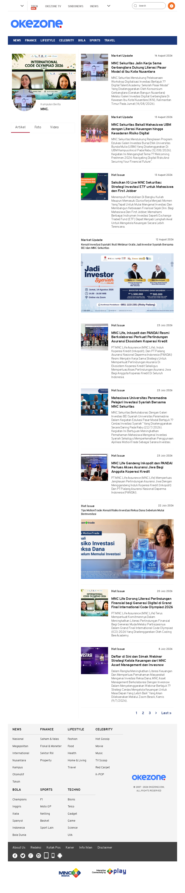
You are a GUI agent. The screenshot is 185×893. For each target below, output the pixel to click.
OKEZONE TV (53, 6)
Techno (74, 790)
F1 (41, 799)
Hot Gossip (102, 739)
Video (54, 127)
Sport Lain (46, 827)
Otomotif (18, 774)
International (20, 753)
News (17, 40)
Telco (71, 806)
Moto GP (45, 806)
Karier (70, 847)
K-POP (99, 774)
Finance (31, 40)
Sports (95, 40)
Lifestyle (48, 40)
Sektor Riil (46, 753)
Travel (109, 40)
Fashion (72, 739)
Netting (45, 813)
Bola (82, 40)
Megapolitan (20, 746)
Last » (166, 713)
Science (73, 827)
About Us (18, 847)
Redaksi (35, 847)
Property (46, 760)
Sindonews (75, 6)
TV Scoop (101, 760)
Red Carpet (102, 767)
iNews (94, 6)
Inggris (16, 806)
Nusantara (19, 760)
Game (71, 820)
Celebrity (66, 40)
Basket (44, 820)
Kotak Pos (53, 847)
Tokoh (16, 781)
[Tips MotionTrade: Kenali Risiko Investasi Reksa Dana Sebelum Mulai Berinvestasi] (127, 549)
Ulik (70, 835)
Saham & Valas (49, 739)
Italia (15, 813)
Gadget (72, 813)
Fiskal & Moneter (51, 746)
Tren (34, 6)
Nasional (17, 739)
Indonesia (18, 827)
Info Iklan (85, 847)
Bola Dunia (19, 835)
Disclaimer (104, 847)
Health (72, 753)
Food (71, 746)
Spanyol (17, 820)
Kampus (17, 767)
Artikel (20, 127)
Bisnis (71, 799)
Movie (99, 746)
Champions (19, 799)
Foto (38, 127)
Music (99, 753)
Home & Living (77, 760)
